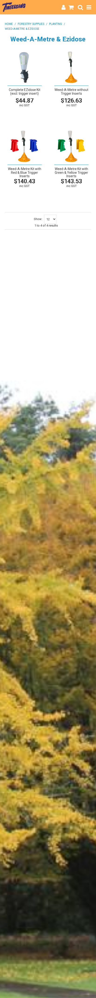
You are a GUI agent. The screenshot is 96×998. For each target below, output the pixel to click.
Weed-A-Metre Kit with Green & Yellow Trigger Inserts (71, 172)
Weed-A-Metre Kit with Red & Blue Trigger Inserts (24, 172)
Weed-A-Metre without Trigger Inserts (71, 91)
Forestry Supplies (31, 24)
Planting (55, 24)
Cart (33, 112)
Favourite (24, 110)
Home (9, 24)
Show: (38, 219)
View (15, 112)
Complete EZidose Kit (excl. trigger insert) (24, 91)
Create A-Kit (24, 118)
